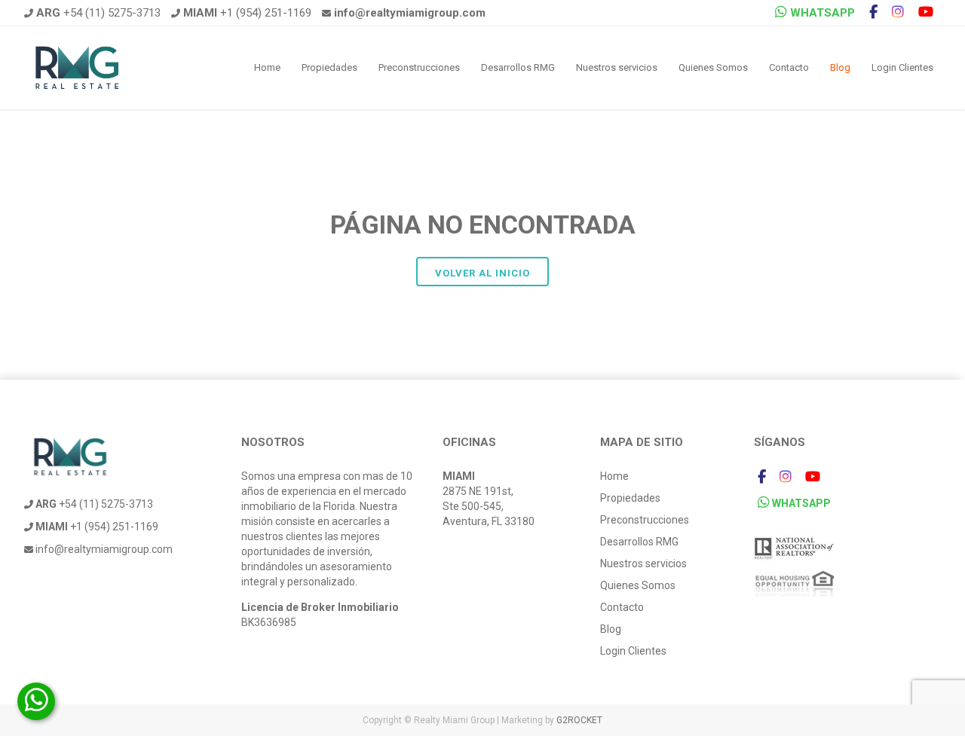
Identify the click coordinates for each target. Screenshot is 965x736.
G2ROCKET (579, 720)
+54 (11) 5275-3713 (98, 13)
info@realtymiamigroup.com (103, 549)
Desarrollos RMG (518, 67)
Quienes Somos (713, 67)
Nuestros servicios (616, 67)
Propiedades (329, 67)
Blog (840, 67)
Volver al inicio (482, 273)
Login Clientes (902, 67)
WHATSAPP (821, 13)
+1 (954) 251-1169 (247, 13)
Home (267, 67)
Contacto (789, 67)
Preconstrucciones (419, 67)
